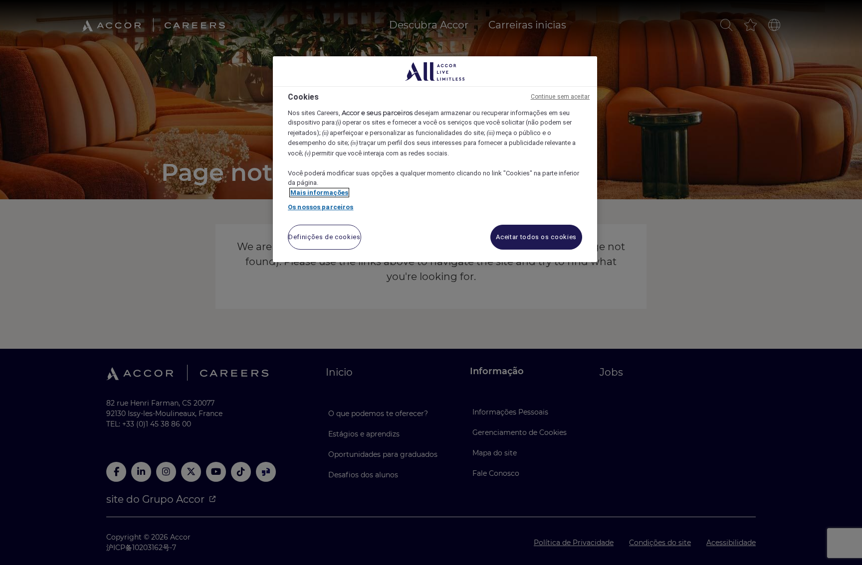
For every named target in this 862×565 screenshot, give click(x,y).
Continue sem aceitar (560, 96)
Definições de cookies (324, 237)
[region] (435, 159)
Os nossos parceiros (320, 207)
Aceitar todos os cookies (536, 237)
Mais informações (319, 192)
